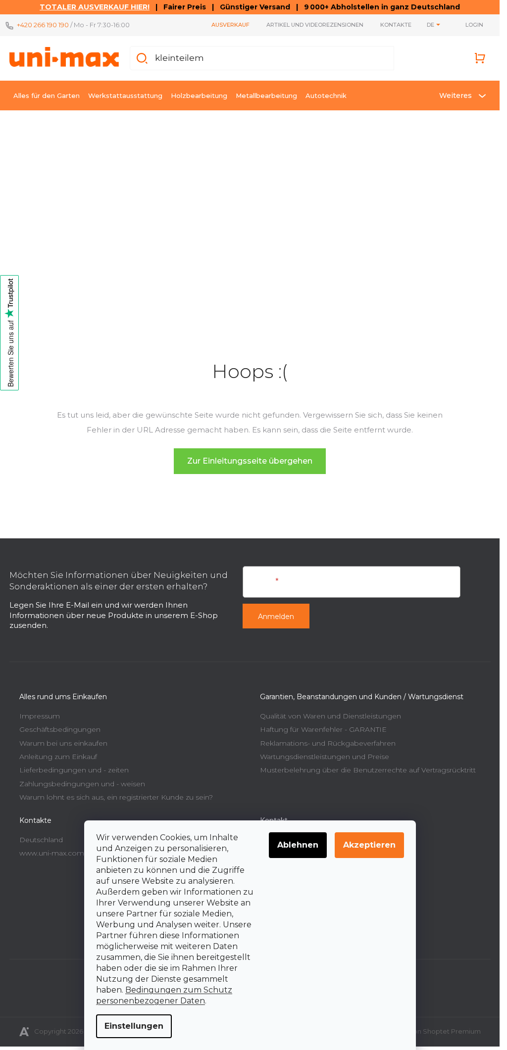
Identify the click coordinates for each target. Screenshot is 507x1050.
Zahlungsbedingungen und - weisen (82, 783)
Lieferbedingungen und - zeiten (74, 769)
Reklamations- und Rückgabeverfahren (328, 743)
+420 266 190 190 (43, 25)
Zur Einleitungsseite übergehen (249, 461)
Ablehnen (297, 845)
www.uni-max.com (51, 853)
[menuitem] (46, 95)
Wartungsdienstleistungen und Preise (324, 756)
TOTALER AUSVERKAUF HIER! (95, 6)
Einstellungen (133, 1026)
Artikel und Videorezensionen (314, 24)
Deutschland (41, 839)
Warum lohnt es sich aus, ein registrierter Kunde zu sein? (116, 797)
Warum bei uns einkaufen (63, 743)
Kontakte (395, 24)
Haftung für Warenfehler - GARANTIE (323, 729)
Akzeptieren (369, 845)
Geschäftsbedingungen (60, 729)
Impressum (39, 716)
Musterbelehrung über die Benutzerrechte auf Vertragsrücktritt (368, 769)
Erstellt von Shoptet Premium (433, 1031)
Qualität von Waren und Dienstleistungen (330, 716)
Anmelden (276, 616)
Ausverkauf (230, 24)
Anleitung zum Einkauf (58, 756)
